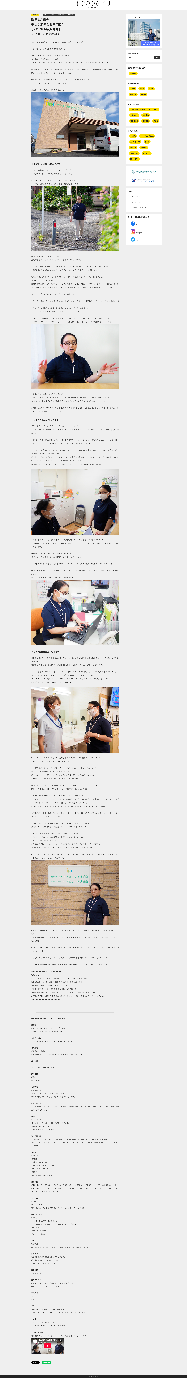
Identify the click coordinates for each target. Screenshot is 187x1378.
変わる (46, 15)
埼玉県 (142, 89)
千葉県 (132, 89)
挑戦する (144, 148)
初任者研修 (134, 121)
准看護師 (146, 115)
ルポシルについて (135, 197)
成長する (52, 15)
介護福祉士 (134, 115)
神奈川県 (133, 94)
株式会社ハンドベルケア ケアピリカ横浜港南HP (49, 1326)
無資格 (155, 121)
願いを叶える (134, 159)
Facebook (138, 225)
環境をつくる (61, 15)
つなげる (133, 136)
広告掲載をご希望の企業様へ (139, 207)
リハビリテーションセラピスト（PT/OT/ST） (144, 109)
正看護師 (146, 121)
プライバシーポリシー (136, 202)
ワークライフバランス (147, 136)
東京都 (151, 89)
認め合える (71, 15)
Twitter (137, 240)
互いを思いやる (135, 142)
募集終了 (35, 15)
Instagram (138, 233)
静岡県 (143, 94)
